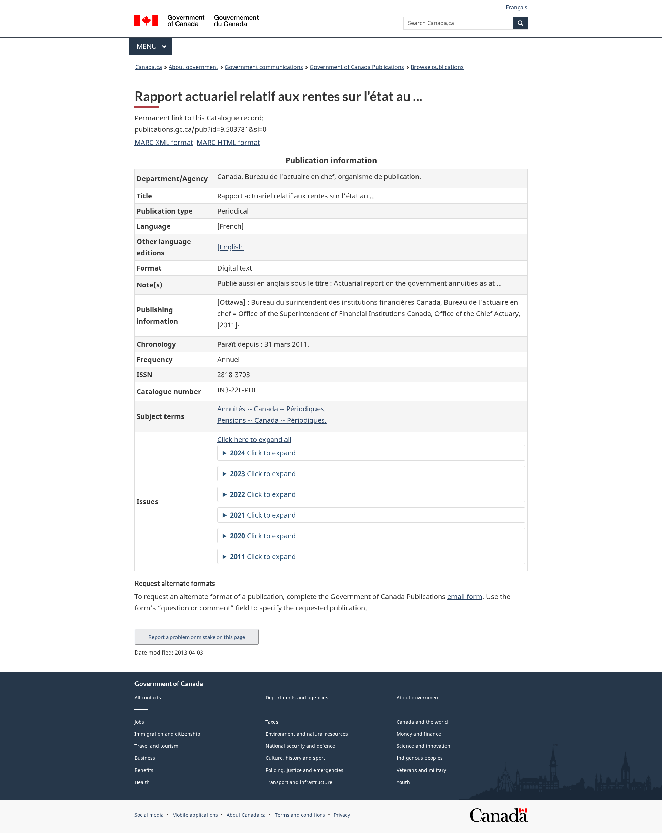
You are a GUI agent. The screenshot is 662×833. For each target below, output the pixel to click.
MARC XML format (163, 142)
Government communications (264, 67)
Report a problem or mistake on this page (196, 637)
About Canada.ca (246, 815)
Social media (149, 815)
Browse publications (437, 67)
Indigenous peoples (420, 758)
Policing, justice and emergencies (304, 770)
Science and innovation (423, 746)
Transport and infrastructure (298, 782)
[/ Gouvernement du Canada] (196, 21)
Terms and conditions (300, 815)
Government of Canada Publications (357, 67)
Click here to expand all (254, 439)
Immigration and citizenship (167, 734)
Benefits (143, 770)
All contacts (147, 697)
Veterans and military (421, 770)
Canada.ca (148, 67)
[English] (231, 247)
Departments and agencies (296, 697)
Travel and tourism (156, 746)
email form (464, 596)
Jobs (139, 721)
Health (142, 782)
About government (193, 67)
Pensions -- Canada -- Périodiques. (272, 420)
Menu (148, 46)
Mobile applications (195, 815)
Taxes (271, 721)
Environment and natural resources (306, 734)
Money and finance (419, 734)
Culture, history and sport (295, 758)
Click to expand (263, 453)
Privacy (342, 815)
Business (144, 758)
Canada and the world (422, 721)
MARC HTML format (228, 142)
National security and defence (300, 746)
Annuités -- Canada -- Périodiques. (271, 408)
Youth (403, 782)
